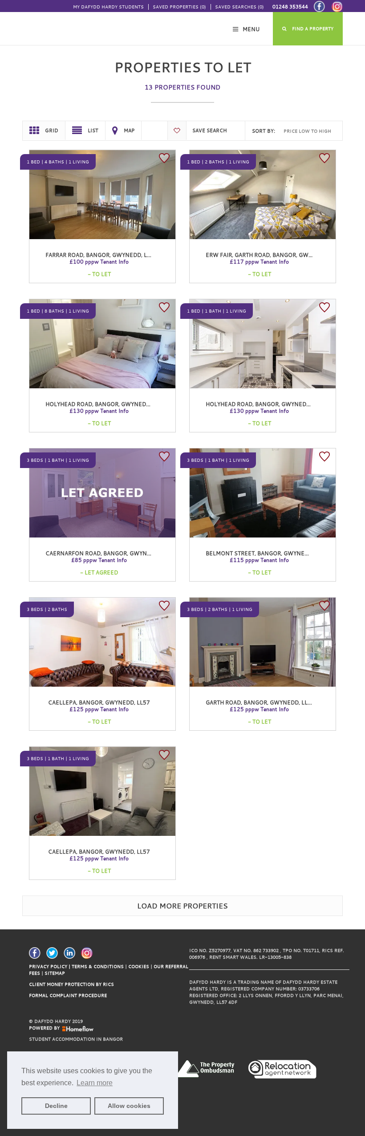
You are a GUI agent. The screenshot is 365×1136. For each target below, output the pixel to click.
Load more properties (182, 906)
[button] (308, 28)
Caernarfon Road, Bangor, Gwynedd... (103, 553)
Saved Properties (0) (179, 7)
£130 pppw (99, 410)
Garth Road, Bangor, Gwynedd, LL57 (260, 702)
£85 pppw (99, 559)
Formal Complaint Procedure (68, 995)
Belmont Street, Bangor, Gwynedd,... (262, 553)
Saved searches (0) (239, 7)
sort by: (263, 131)
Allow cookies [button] (129, 1105)
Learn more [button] (95, 1083)
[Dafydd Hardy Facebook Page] (37, 952)
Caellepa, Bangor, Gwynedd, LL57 (99, 702)
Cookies (139, 966)
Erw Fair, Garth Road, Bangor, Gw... (259, 254)
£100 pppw (99, 261)
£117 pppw (259, 261)
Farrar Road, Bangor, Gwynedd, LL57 (101, 254)
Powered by (45, 1028)
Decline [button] (56, 1105)
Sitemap (55, 973)
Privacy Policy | (49, 966)
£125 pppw (99, 709)
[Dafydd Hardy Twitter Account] (54, 952)
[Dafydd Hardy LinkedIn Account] (72, 952)
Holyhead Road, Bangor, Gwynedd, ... (101, 403)
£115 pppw (259, 559)
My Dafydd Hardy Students (108, 7)
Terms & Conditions (98, 966)
